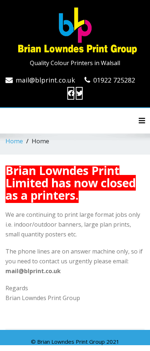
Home (14, 141)
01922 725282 (114, 80)
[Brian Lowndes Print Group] (75, 29)
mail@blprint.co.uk (45, 80)
